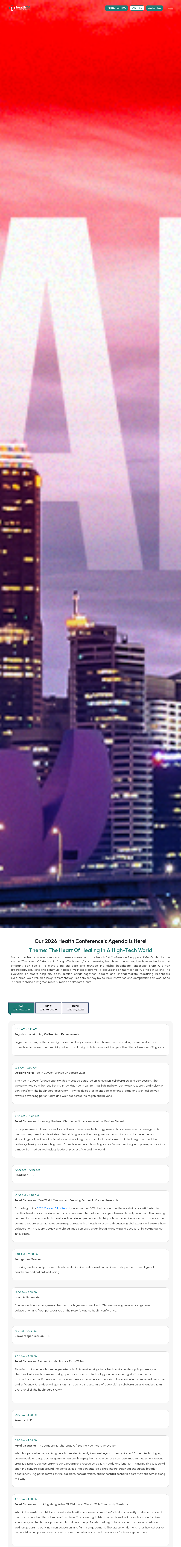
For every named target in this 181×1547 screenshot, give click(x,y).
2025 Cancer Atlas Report (53, 1208)
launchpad (154, 8)
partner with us (116, 8)
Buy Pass (137, 8)
